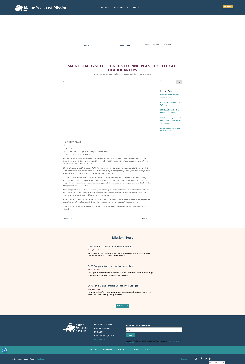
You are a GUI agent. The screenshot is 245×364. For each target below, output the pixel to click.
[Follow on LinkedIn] (210, 358)
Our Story (156, 44)
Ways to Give (123, 350)
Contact (148, 350)
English (214, 362)
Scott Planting (146, 74)
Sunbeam (93, 350)
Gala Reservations (122, 45)
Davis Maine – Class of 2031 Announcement (110, 246)
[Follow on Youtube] (205, 358)
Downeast (107, 350)
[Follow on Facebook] (201, 358)
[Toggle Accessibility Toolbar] (4, 350)
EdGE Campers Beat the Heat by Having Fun (110, 266)
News (140, 74)
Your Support (167, 44)
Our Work (146, 44)
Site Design (41, 359)
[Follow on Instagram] (196, 358)
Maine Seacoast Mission (130, 74)
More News (122, 306)
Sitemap (184, 359)
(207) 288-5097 (99, 340)
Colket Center (118, 74)
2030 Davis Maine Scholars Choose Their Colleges (113, 285)
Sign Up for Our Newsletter (139, 325)
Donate (227, 7)
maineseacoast (100, 74)
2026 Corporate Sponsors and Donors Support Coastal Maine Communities (170, 120)
